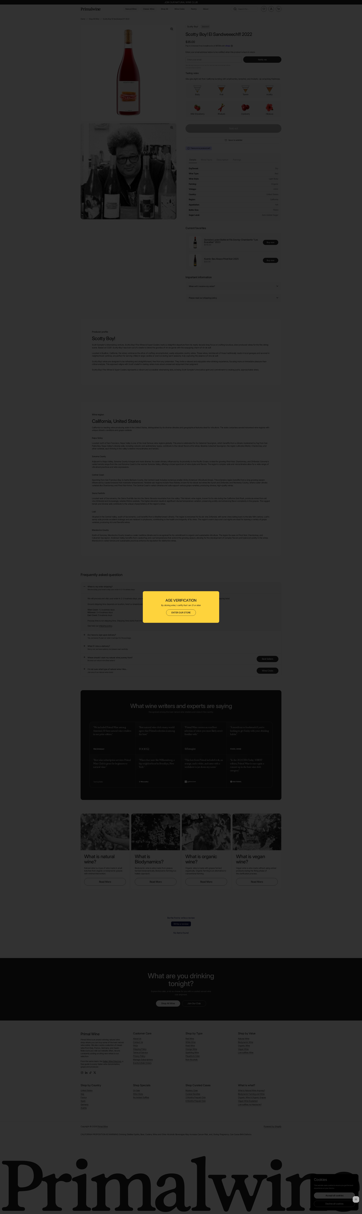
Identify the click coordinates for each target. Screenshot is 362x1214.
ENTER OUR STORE (181, 612)
